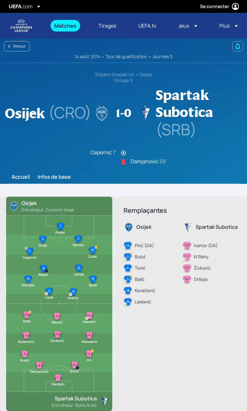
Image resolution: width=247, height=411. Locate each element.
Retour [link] (19, 46)
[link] (65, 26)
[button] (187, 26)
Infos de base (54, 177)
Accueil (21, 177)
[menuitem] (68, 26)
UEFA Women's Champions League (21, 26)
